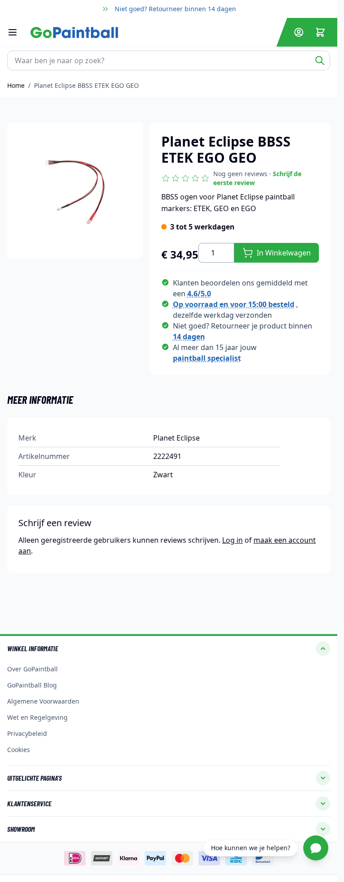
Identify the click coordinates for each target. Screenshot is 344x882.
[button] (240, 178)
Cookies (18, 749)
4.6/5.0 (199, 293)
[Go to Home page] (151, 32)
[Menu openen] (17, 32)
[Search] (320, 60)
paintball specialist (207, 358)
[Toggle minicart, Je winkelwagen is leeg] (320, 32)
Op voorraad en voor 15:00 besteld (233, 304)
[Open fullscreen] (75, 190)
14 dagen (189, 337)
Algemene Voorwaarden (43, 701)
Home (16, 85)
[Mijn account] (299, 32)
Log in (232, 540)
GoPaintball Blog (32, 685)
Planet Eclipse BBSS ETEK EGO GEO (86, 85)
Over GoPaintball (32, 669)
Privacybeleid (27, 733)
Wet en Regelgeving (37, 717)
